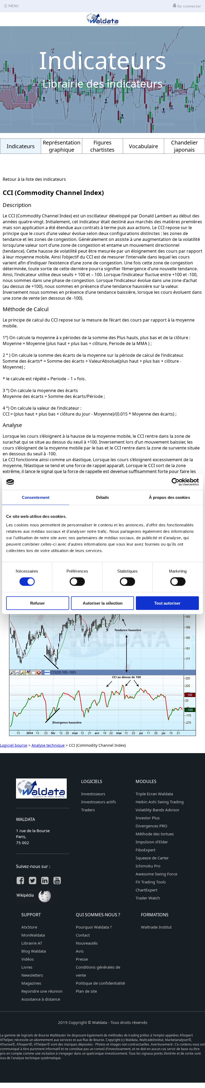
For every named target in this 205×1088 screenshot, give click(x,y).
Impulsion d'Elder (152, 841)
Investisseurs (93, 793)
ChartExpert (146, 890)
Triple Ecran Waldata (154, 793)
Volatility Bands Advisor (157, 809)
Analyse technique (48, 745)
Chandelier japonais (184, 146)
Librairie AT (31, 943)
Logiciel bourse (13, 745)
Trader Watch (148, 898)
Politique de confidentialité (100, 983)
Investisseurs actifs (98, 801)
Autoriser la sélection (103, 603)
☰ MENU (11, 5)
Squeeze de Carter (152, 857)
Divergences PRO (151, 825)
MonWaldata (33, 935)
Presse (82, 959)
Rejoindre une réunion (41, 991)
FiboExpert (145, 849)
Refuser (37, 603)
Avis (80, 951)
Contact (83, 935)
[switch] (77, 581)
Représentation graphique (61, 146)
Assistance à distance (40, 999)
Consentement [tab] (35, 497)
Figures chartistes (102, 146)
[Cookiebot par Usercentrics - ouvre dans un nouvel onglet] (175, 482)
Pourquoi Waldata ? (94, 927)
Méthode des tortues (155, 833)
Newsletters (32, 975)
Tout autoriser (167, 603)
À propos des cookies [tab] (169, 497)
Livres (26, 967)
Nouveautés (87, 943)
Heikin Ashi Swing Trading (160, 801)
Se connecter (188, 6)
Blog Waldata (33, 951)
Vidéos (27, 959)
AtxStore (29, 927)
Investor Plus (148, 817)
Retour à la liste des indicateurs (34, 179)
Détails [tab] (102, 497)
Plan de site (86, 991)
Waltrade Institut (156, 927)
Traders (88, 809)
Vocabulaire (143, 146)
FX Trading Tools (151, 882)
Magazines (31, 983)
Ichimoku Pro (148, 865)
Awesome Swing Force (156, 873)
